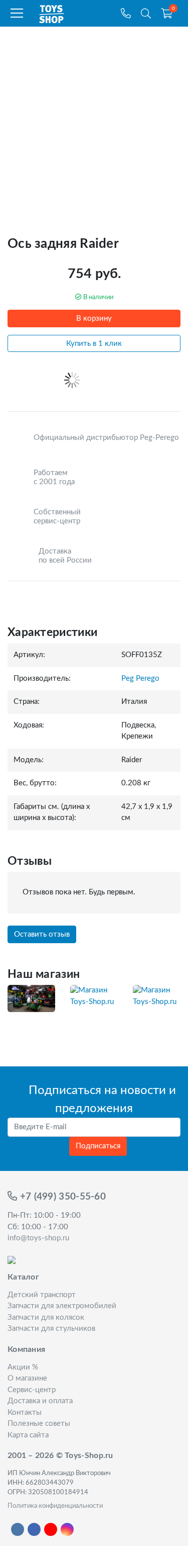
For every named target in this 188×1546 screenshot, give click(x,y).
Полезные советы (39, 1423)
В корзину (94, 318)
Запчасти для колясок (46, 1317)
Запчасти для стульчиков (51, 1328)
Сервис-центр (32, 1390)
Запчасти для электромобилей (62, 1306)
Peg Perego (140, 678)
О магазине (27, 1378)
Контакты (25, 1412)
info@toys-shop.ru (38, 1238)
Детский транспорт (42, 1295)
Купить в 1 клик (94, 343)
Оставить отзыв (42, 934)
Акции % (23, 1367)
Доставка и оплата (40, 1401)
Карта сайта (28, 1435)
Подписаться (98, 1146)
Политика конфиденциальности (55, 1506)
